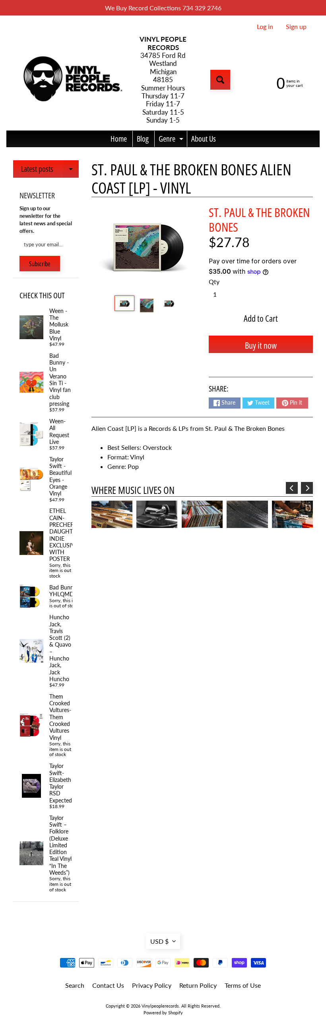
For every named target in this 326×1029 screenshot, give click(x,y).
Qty (214, 281)
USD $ (159, 941)
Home (119, 138)
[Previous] (292, 488)
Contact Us (108, 985)
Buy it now (261, 345)
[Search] (220, 80)
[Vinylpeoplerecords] (72, 79)
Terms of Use (243, 985)
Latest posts (50, 170)
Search (74, 985)
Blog (143, 138)
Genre (172, 140)
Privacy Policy (151, 985)
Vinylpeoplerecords (160, 1005)
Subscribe (39, 263)
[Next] (307, 488)
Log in (265, 26)
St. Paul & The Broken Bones (259, 219)
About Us (203, 138)
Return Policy (198, 985)
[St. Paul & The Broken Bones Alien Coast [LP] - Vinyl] (124, 303)
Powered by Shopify (163, 1012)
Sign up (296, 26)
